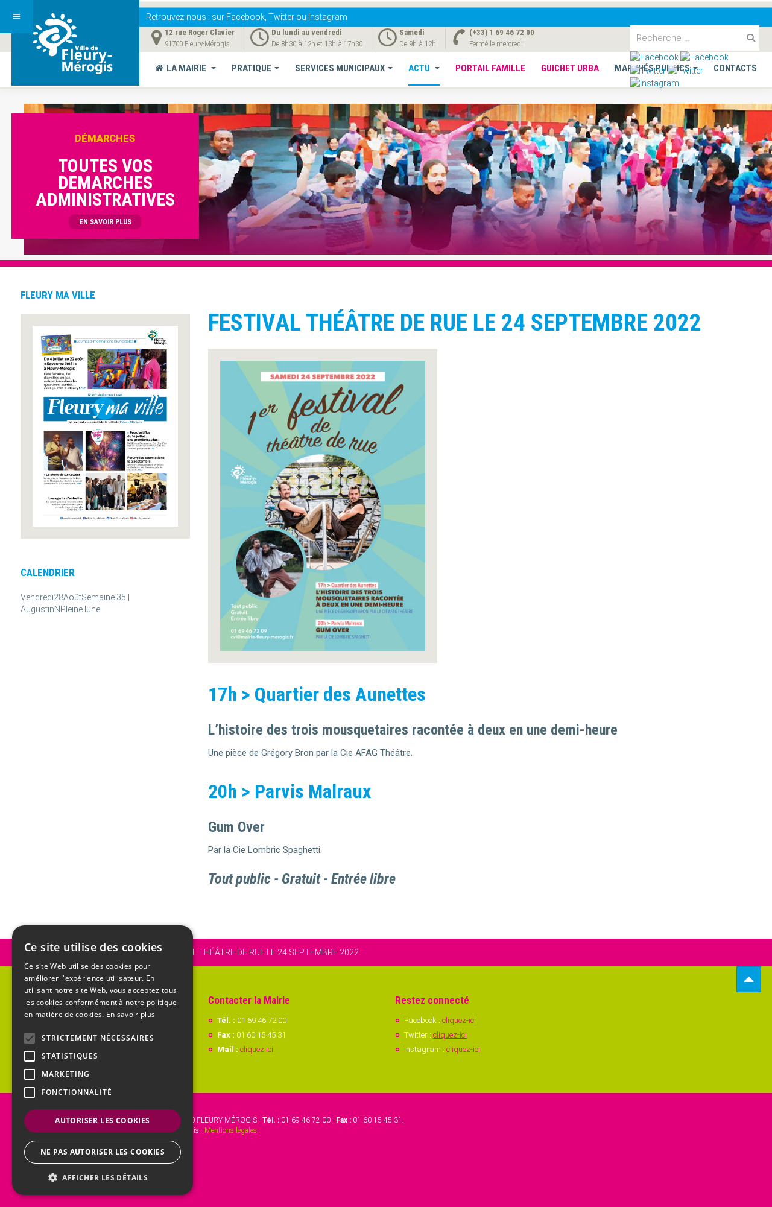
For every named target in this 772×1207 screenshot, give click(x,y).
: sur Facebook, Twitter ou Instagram (246, 17)
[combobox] (694, 38)
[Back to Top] (748, 979)
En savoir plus (130, 1014)
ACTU (420, 68)
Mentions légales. (231, 1130)
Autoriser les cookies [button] (102, 1120)
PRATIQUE (251, 68)
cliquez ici (256, 1049)
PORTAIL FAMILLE (490, 68)
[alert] (102, 1060)
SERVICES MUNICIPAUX (340, 68)
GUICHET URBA (570, 68)
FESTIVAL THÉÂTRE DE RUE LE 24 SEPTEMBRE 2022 (454, 323)
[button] (102, 1177)
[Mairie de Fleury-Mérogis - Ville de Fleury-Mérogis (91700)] (75, 43)
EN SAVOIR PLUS (105, 222)
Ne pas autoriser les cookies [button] (102, 1152)
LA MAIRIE (187, 68)
